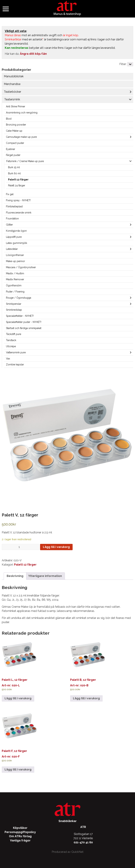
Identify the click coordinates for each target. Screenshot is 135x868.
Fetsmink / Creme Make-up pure (25, 161)
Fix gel (10, 194)
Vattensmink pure (16, 352)
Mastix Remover (15, 279)
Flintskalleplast (14, 206)
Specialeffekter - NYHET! (20, 316)
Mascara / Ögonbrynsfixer (21, 267)
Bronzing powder (16, 124)
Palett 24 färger (16, 185)
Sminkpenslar (13, 303)
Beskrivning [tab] (15, 576)
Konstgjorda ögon (16, 230)
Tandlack (11, 340)
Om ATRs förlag (20, 836)
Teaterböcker (12, 91)
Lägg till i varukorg (56, 547)
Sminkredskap (14, 309)
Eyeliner (10, 149)
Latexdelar (12, 249)
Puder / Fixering (15, 291)
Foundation (12, 218)
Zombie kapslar (15, 364)
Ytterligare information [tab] (45, 576)
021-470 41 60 (83, 842)
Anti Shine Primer (15, 106)
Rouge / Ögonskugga (18, 297)
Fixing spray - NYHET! (18, 200)
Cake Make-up (14, 130)
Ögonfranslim (13, 285)
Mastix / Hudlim (15, 273)
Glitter (9, 224)
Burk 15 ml (14, 167)
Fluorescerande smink (18, 212)
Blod (8, 118)
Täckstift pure (13, 334)
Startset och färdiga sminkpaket (23, 328)
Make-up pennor (15, 261)
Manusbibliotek (14, 76)
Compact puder (15, 143)
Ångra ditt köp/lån (33, 53)
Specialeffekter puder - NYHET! (23, 322)
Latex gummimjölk (16, 243)
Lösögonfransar (15, 255)
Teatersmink (12, 99)
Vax (8, 358)
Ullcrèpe (11, 346)
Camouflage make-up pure (21, 136)
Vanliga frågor (20, 840)
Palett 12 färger (18, 179)
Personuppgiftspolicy (20, 832)
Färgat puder (13, 155)
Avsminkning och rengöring (21, 112)
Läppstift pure (14, 236)
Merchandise (12, 84)
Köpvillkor (20, 828)
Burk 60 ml (14, 173)
